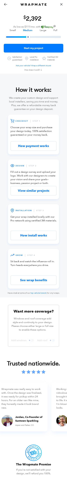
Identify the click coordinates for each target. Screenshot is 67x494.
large (43, 30)
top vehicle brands (38, 293)
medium (27, 30)
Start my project (33, 48)
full (55, 30)
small (13, 30)
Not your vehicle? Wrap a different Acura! (33, 65)
